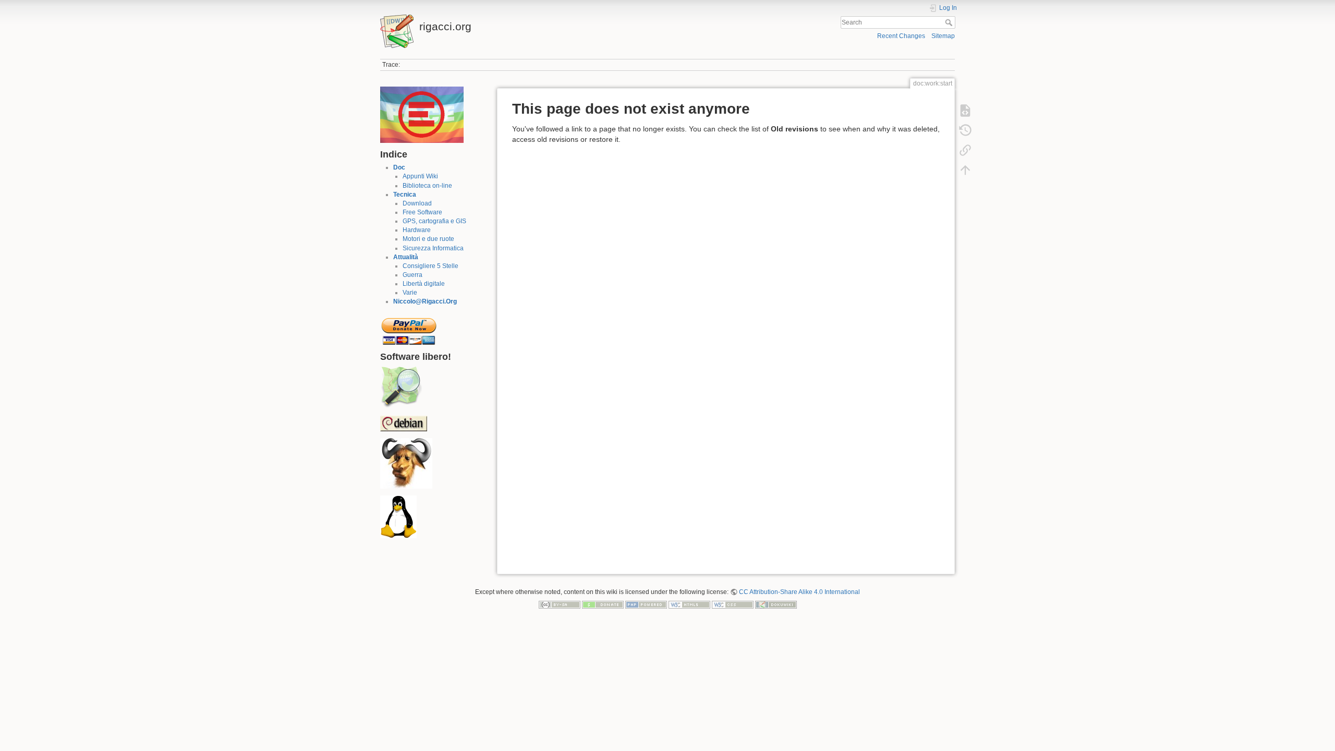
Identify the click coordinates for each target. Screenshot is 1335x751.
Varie (410, 292)
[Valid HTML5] (689, 604)
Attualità (405, 257)
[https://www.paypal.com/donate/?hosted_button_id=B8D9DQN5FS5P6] (409, 328)
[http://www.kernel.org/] (398, 516)
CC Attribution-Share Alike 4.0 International (799, 592)
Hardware (417, 230)
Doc (399, 167)
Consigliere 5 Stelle (430, 266)
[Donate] (603, 604)
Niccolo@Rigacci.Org (425, 301)
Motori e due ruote (428, 239)
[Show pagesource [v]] (965, 110)
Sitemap (943, 36)
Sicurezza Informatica (433, 248)
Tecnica (404, 194)
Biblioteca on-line (427, 185)
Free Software (422, 212)
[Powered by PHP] (646, 604)
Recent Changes (901, 36)
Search (950, 22)
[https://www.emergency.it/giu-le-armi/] (422, 114)
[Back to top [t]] (965, 170)
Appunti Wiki (420, 176)
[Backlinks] (965, 150)
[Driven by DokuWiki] (776, 604)
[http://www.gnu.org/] (406, 463)
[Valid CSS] (733, 604)
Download (417, 203)
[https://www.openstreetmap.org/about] (401, 387)
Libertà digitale (424, 283)
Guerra (412, 274)
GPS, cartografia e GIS (434, 221)
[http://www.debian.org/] (403, 423)
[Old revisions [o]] (965, 130)
